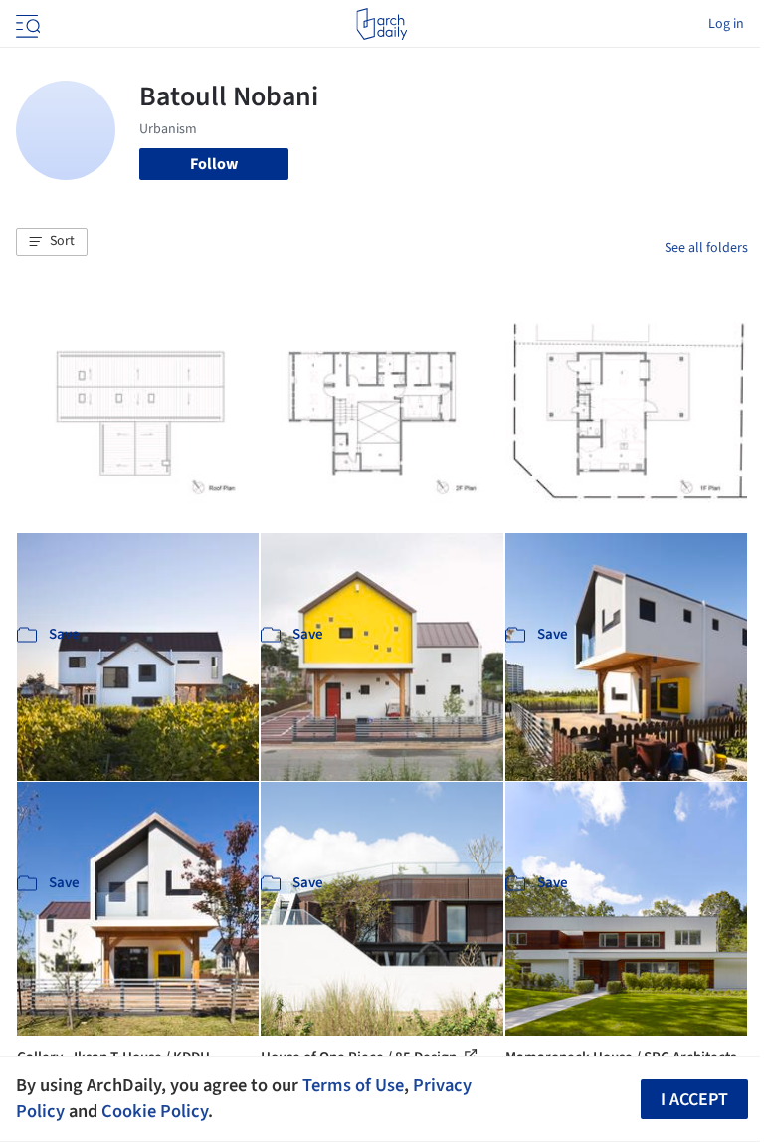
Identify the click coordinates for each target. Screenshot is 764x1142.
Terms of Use (353, 1085)
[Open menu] (26, 24)
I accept (694, 1099)
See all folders (706, 248)
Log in (726, 24)
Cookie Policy (154, 1111)
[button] (52, 242)
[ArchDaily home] (381, 24)
